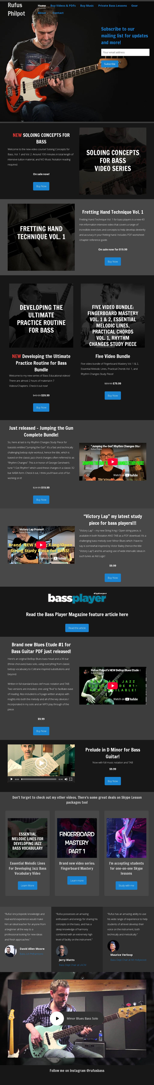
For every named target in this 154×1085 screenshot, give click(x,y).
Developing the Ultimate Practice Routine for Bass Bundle (41, 363)
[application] (41, 763)
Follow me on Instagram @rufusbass (77, 1070)
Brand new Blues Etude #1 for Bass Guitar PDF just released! (41, 648)
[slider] (38, 779)
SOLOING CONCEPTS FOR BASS (41, 138)
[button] (41, 186)
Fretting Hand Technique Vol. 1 (112, 211)
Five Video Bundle (112, 356)
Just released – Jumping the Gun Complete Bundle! (41, 431)
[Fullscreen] (70, 779)
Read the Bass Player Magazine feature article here (77, 614)
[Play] (11, 779)
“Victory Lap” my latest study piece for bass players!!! (113, 519)
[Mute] (66, 779)
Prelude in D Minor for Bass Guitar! (112, 753)
